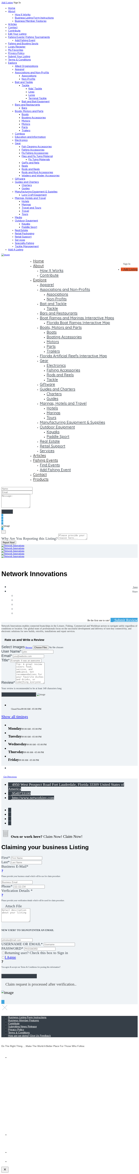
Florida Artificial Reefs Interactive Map (73, 355)
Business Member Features (30, 21)
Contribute (14, 30)
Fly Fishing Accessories (35, 153)
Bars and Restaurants (27, 104)
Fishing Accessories (33, 149)
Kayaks (26, 223)
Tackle (25, 85)
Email (6, 656)
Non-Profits (28, 78)
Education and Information (30, 136)
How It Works (23, 14)
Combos (20, 133)
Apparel (19, 69)
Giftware (20, 178)
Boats (25, 114)
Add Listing (7, 2)
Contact (12, 27)
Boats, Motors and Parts (29, 111)
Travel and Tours (31, 207)
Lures (31, 95)
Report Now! (9, 542)
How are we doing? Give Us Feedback (29, 1035)
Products (40, 479)
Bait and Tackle (24, 82)
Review (8, 682)
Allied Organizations (26, 66)
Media (18, 217)
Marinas (26, 204)
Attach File (13, 906)
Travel (25, 210)
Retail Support (23, 236)
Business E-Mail (31, 870)
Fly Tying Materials (39, 159)
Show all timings (14, 717)
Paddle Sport (29, 227)
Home (11, 8)
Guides (26, 188)
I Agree (10, 957)
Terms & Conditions (19, 59)
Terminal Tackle (37, 98)
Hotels (25, 201)
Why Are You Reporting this (29, 538)
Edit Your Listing (17, 33)
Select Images (13, 647)
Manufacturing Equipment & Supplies (36, 191)
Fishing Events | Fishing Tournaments (29, 37)
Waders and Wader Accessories (40, 175)
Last (5, 862)
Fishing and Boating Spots (23, 43)
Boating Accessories (34, 117)
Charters (27, 185)
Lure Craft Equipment (34, 194)
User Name (11, 651)
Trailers (26, 130)
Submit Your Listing (19, 56)
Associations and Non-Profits (32, 72)
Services (20, 239)
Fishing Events (45, 460)
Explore (12, 62)
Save (135, 587)
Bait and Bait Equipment (35, 101)
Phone (7, 886)
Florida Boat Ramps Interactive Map (78, 322)
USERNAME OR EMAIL (22, 944)
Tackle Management (27, 246)
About (11, 11)
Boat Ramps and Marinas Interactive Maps (77, 318)
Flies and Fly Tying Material (37, 156)
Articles (12, 24)
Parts (25, 127)
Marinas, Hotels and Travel (30, 198)
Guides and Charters (27, 182)
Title (5, 660)
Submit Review (125, 620)
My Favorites (15, 50)
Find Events (50, 465)
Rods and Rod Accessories (37, 172)
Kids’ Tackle (35, 88)
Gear (18, 143)
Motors (26, 120)
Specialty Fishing (24, 243)
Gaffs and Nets (30, 162)
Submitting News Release (22, 1026)
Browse (28, 647)
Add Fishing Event (25, 40)
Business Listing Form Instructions (34, 17)
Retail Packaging (24, 233)
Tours (25, 214)
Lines (31, 91)
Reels (25, 165)
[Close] (3, 532)
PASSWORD (12, 948)
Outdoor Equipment (26, 220)
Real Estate (21, 230)
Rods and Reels (31, 169)
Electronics (21, 140)
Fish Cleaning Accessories (37, 146)
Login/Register (17, 46)
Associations (29, 75)
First (5, 857)
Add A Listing (15, 249)
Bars (24, 107)
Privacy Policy (16, 53)
